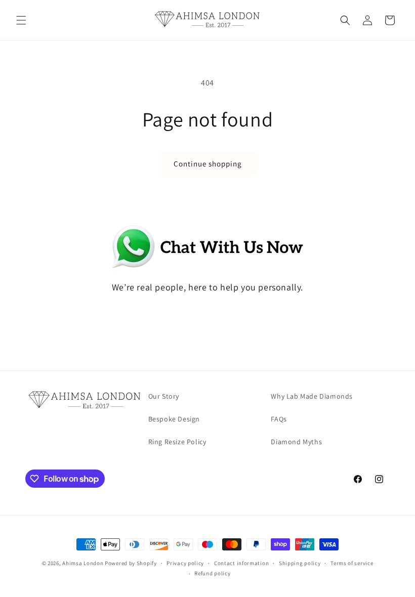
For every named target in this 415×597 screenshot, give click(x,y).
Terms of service (351, 563)
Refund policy (212, 573)
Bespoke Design (174, 418)
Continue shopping (208, 163)
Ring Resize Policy (177, 441)
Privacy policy (185, 563)
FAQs (278, 418)
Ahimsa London (82, 563)
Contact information (241, 563)
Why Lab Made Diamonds (312, 396)
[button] (21, 20)
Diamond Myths (296, 441)
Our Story (163, 396)
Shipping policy (300, 563)
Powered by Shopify (131, 563)
